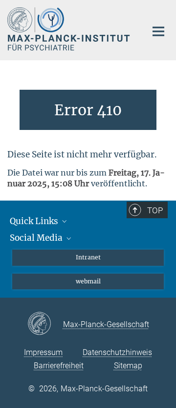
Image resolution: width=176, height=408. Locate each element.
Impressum (43, 352)
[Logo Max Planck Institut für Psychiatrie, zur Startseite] (69, 29)
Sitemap (128, 365)
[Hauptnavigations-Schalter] (158, 31)
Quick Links (35, 221)
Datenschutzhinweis (117, 352)
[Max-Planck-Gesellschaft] (45, 324)
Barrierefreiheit (59, 365)
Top (155, 210)
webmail (88, 281)
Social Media (37, 238)
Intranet (88, 257)
